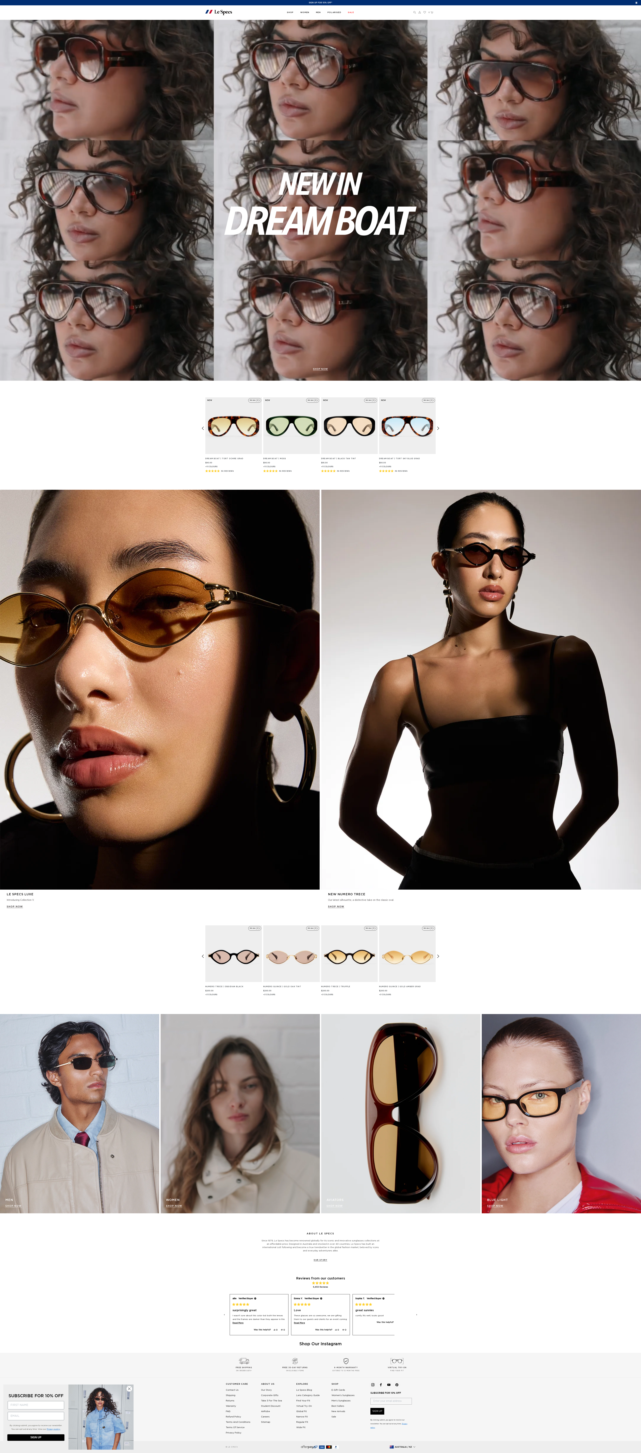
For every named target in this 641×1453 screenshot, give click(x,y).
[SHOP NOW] (320, 200)
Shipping (230, 1395)
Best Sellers (338, 1406)
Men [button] (318, 12)
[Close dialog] (129, 1389)
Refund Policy (233, 1417)
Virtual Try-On (304, 1406)
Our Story (320, 1260)
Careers (265, 1417)
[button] (414, 12)
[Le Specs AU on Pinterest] (396, 1385)
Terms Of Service (235, 1427)
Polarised (334, 12)
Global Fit (301, 1411)
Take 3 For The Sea (271, 1401)
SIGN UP (377, 1411)
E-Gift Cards (338, 1390)
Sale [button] (351, 12)
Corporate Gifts (269, 1395)
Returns (230, 1401)
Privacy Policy (233, 1433)
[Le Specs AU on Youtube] (388, 1385)
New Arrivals (338, 1411)
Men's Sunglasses (341, 1401)
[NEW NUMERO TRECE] (481, 690)
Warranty (231, 1406)
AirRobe (265, 1411)
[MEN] (79, 1113)
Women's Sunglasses (343, 1395)
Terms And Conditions (238, 1422)
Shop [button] (290, 12)
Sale (334, 1417)
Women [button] (304, 12)
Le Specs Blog (304, 1390)
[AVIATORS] (400, 1113)
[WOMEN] (240, 1113)
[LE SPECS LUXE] (160, 690)
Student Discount (270, 1406)
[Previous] (202, 428)
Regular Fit (302, 1422)
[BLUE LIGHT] (561, 1113)
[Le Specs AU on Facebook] (380, 1385)
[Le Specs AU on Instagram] (372, 1385)
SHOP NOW (320, 369)
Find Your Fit (303, 1401)
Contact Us (232, 1390)
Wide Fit (300, 1427)
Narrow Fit (302, 1417)
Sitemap (265, 1422)
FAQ (228, 1411)
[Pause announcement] (636, 3)
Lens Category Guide (308, 1395)
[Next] (438, 428)
